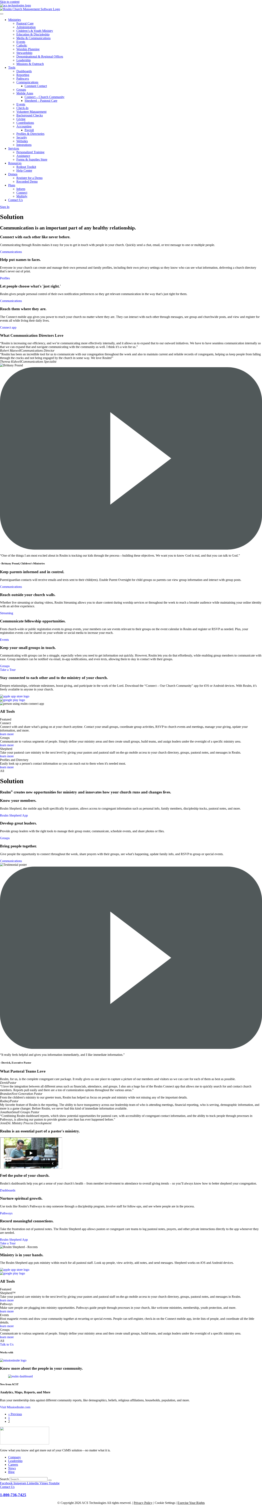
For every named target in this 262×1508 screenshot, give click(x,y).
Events (20, 42)
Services (13, 148)
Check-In (22, 108)
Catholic (21, 45)
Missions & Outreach (30, 64)
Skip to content (9, 1)
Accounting (24, 126)
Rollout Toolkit (26, 167)
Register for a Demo (29, 178)
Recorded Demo (27, 181)
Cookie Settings (165, 1503)
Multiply (21, 196)
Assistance (23, 156)
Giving (20, 119)
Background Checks (29, 115)
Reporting (22, 75)
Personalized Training (30, 152)
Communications (27, 82)
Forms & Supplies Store (31, 159)
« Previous (15, 1414)
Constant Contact (36, 86)
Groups (21, 89)
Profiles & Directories (30, 133)
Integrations (24, 145)
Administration (26, 27)
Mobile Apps (24, 93)
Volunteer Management (31, 111)
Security (21, 137)
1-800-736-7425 (13, 1495)
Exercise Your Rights (191, 1503)
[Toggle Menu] (1, 14)
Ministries (14, 19)
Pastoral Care (25, 23)
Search (4, 1479)
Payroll (29, 130)
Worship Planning (28, 49)
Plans (11, 185)
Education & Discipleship (33, 34)
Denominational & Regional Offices (39, 56)
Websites (22, 141)
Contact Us (15, 200)
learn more (7, 734)
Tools (11, 67)
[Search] (50, 1480)
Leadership (23, 60)
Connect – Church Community (44, 97)
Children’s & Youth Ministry (34, 30)
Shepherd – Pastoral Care (41, 100)
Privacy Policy (143, 1503)
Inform (20, 189)
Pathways (22, 78)
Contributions (25, 122)
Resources (14, 163)
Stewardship (24, 53)
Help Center (24, 170)
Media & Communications (33, 38)
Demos (12, 174)
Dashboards (24, 71)
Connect (21, 192)
